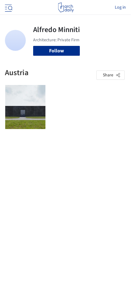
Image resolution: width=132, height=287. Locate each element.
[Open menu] (8, 7)
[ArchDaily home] (66, 7)
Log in (120, 7)
